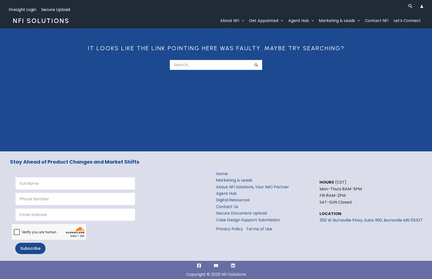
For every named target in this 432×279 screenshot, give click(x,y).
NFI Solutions (41, 21)
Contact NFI (376, 20)
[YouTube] (216, 265)
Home (222, 174)
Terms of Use (259, 229)
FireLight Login (22, 9)
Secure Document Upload (241, 213)
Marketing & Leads (337, 20)
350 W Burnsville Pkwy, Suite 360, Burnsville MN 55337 (371, 220)
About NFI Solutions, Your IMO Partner (252, 187)
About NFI (229, 20)
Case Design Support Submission (248, 220)
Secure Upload (55, 9)
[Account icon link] (421, 6)
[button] (410, 6)
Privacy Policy (229, 229)
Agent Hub (298, 20)
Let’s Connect (407, 20)
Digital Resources (233, 200)
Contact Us (227, 207)
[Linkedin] (233, 265)
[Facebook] (199, 265)
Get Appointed (263, 20)
